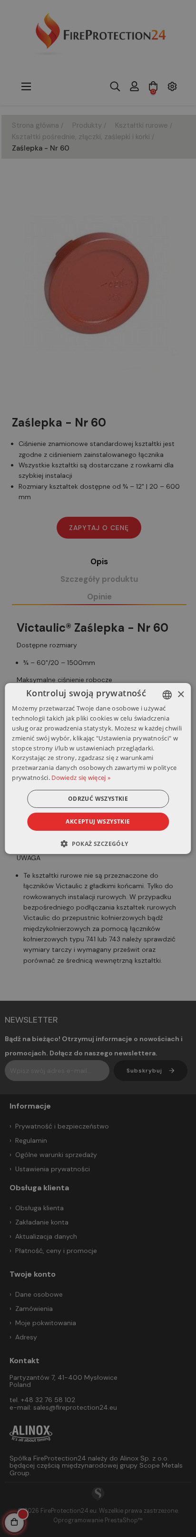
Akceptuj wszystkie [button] (98, 821)
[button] (98, 843)
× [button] (180, 694)
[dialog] (98, 768)
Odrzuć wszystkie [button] (98, 799)
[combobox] (167, 695)
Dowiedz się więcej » (80, 777)
